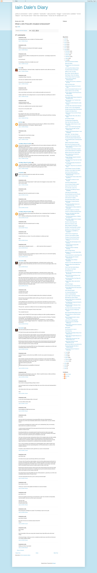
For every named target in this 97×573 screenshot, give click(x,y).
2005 (65, 363)
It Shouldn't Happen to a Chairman (72, 209)
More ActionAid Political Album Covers (73, 312)
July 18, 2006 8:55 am (23, 247)
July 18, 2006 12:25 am (23, 207)
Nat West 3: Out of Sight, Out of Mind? (73, 170)
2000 (65, 368)
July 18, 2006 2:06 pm (23, 411)
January (67, 361)
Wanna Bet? (67, 327)
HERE (18, 26)
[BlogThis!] (34, 30)
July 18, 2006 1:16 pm (23, 393)
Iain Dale (20, 122)
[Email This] (32, 30)
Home (37, 553)
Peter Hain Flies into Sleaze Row (72, 122)
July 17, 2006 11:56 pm (23, 184)
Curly (20, 67)
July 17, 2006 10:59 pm (23, 126)
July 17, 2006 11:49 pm (23, 176)
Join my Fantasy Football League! (72, 184)
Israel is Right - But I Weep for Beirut (72, 295)
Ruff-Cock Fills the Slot (69, 84)
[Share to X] (35, 30)
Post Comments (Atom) (25, 555)
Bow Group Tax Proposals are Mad (72, 144)
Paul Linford (21, 260)
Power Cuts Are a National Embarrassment (70, 79)
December (67, 51)
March (66, 357)
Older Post (56, 553)
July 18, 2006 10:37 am (23, 285)
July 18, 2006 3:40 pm (23, 488)
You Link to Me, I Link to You (71, 187)
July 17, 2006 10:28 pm (23, 71)
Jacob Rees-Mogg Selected (71, 182)
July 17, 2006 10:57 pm (23, 118)
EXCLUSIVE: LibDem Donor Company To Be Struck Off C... (73, 220)
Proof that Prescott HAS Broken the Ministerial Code (72, 174)
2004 (65, 365)
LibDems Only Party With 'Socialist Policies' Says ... (72, 129)
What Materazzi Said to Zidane (71, 297)
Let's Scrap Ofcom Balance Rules (72, 68)
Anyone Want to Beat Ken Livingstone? (73, 150)
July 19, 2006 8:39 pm (23, 547)
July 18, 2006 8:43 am (23, 240)
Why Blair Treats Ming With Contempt (72, 227)
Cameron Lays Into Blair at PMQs (72, 235)
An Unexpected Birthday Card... (71, 292)
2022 (65, 39)
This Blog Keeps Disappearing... (71, 120)
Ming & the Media (68, 63)
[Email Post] (30, 30)
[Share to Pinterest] (38, 30)
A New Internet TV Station (70, 197)
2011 (65, 40)
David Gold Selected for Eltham (71, 61)
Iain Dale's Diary (31, 7)
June (66, 352)
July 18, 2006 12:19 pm (23, 377)
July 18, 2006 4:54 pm (23, 504)
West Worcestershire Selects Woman (72, 285)
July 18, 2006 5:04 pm (23, 512)
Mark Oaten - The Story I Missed (71, 134)
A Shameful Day (68, 331)
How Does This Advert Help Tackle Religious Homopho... (72, 214)
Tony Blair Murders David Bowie (71, 69)
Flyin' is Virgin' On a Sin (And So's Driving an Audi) (72, 155)
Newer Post (18, 553)
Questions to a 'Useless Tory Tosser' (72, 229)
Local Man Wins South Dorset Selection (73, 105)
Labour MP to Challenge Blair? (71, 320)
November (67, 53)
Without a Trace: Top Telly (70, 71)
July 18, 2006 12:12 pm (23, 368)
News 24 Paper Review (70, 250)
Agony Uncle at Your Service (71, 186)
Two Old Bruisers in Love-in (70, 329)
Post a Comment (20, 550)
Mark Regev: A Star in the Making (72, 75)
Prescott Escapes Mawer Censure (72, 199)
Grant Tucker (68, 374)
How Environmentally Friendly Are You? (73, 89)
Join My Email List (69, 270)
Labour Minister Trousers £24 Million (72, 168)
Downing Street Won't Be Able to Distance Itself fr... (71, 346)
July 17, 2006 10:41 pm (23, 96)
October (67, 54)
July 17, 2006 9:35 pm (23, 41)
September (67, 56)
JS (66, 378)
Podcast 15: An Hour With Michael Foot (73, 262)
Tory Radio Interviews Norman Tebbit (72, 307)
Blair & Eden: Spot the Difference (72, 73)
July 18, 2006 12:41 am (23, 217)
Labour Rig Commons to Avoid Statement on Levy (71, 342)
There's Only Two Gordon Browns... (72, 267)
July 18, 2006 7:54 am (23, 227)
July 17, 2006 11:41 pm (23, 158)
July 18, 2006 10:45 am (23, 323)
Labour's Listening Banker (70, 293)
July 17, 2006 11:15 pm (23, 139)
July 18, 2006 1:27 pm (23, 403)
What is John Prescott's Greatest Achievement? (71, 257)
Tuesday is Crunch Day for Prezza (72, 237)
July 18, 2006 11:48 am (23, 349)
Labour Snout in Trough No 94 (71, 233)
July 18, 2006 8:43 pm (23, 540)
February (67, 359)
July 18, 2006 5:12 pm (23, 523)
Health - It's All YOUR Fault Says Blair (72, 126)
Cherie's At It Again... (69, 284)
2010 (65, 42)
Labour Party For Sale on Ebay (71, 196)
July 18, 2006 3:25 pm (23, 478)
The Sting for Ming (69, 95)
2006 (65, 49)
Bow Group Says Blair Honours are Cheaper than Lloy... (72, 205)
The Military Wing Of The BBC (25, 143)
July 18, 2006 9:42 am (23, 266)
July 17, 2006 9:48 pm (23, 49)
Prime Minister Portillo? (70, 290)
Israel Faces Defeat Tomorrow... (71, 172)
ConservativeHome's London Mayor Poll (73, 255)
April (66, 355)
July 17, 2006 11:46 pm (23, 168)
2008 (65, 46)
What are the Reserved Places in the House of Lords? (72, 276)
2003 (65, 366)
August (66, 58)
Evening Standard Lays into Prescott (72, 194)
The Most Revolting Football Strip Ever (73, 137)
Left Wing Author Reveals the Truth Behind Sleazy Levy (72, 339)
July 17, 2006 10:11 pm (23, 63)
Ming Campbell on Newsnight (71, 225)
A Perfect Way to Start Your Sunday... (72, 76)
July (66, 60)
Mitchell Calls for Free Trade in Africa (72, 152)
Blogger (54, 563)
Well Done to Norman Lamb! (71, 223)
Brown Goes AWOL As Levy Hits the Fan (73, 344)
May (66, 354)
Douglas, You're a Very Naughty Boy (72, 107)
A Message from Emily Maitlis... (71, 192)
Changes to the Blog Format (71, 111)
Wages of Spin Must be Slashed (71, 142)
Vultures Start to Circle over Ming (72, 90)
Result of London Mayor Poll (71, 222)
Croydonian (21, 172)
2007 (65, 47)
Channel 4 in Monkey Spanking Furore (73, 211)
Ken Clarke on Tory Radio (70, 269)
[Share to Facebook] (36, 30)
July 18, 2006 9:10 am (23, 256)
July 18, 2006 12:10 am (23, 195)
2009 (65, 44)
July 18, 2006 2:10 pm (23, 450)
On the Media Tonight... (70, 118)
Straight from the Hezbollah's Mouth (72, 136)
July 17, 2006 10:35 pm (23, 83)
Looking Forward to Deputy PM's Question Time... (72, 245)
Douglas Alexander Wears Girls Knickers (73, 109)
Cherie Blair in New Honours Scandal (73, 148)
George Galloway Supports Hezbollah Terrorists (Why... (73, 158)
